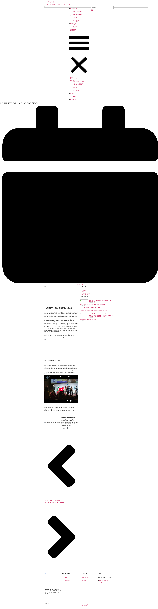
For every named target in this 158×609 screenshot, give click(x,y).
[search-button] (92, 10)
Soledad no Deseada (78, 14)
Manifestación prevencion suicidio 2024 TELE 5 (92, 304)
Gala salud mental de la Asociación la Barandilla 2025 (94, 310)
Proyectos (72, 10)
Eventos (75, 17)
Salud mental (76, 20)
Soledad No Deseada (78, 21)
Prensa (74, 27)
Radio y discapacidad (78, 13)
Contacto (72, 30)
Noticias (72, 16)
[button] (79, 53)
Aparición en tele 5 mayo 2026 (88, 319)
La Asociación (73, 8)
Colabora (64, 428)
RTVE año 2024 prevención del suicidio (90, 307)
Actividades (73, 29)
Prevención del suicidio (78, 18)
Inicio (71, 7)
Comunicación (73, 23)
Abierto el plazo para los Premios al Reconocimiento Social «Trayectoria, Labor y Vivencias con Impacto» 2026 (101, 315)
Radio (74, 24)
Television (75, 26)
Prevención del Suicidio (78, 11)
